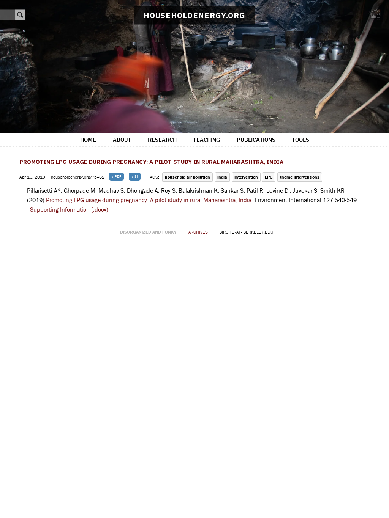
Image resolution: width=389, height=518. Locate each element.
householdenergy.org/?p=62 (78, 177)
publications (256, 139)
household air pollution (187, 177)
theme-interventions (299, 177)
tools (300, 139)
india (222, 177)
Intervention (246, 177)
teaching (206, 139)
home (88, 139)
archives (198, 232)
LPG (269, 177)
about (122, 139)
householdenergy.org (194, 15)
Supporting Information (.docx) (69, 209)
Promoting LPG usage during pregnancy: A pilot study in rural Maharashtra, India (151, 161)
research (162, 139)
